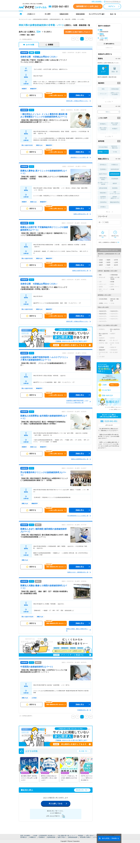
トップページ (21, 14)
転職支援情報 (80, 14)
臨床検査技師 (51, 837)
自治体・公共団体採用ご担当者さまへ (44, 835)
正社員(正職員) (103, 147)
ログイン (111, 6)
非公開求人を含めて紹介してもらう (77, 32)
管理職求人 (103, 124)
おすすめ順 (30, 44)
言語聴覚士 (41, 837)
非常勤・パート (103, 152)
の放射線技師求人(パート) (36, 667)
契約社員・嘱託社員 (114, 147)
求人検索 (47, 14)
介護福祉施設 (115, 89)
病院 (103, 89)
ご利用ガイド (31, 14)
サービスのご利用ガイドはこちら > (113, 407)
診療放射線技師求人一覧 (56, 19)
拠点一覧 (113, 14)
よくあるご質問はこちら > (115, 409)
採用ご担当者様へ (97, 1)
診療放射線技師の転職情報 (40, 19)
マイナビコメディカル (25, 19)
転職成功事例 (64, 14)
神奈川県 (67, 19)
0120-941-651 (59, 7)
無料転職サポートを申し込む (87, 6)
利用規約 (80, 835)
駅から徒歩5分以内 (114, 124)
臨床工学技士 (62, 837)
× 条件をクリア (109, 47)
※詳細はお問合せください (38, 57)
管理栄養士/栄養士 (85, 837)
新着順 (50, 44)
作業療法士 (32, 837)
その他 (115, 152)
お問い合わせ (90, 835)
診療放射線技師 (72, 837)
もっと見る (108, 101)
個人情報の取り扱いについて (67, 835)
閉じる (108, 211)
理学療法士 (23, 837)
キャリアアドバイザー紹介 (97, 14)
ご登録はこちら (113, 384)
